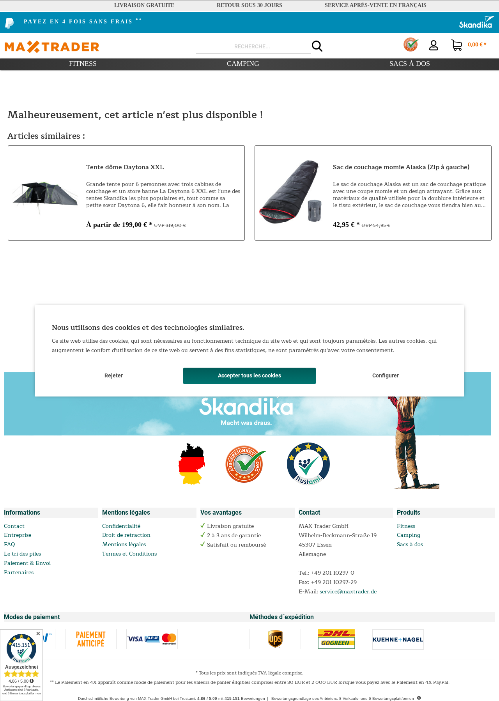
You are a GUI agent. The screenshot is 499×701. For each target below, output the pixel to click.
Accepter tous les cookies (249, 375)
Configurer (385, 375)
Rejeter (113, 375)
